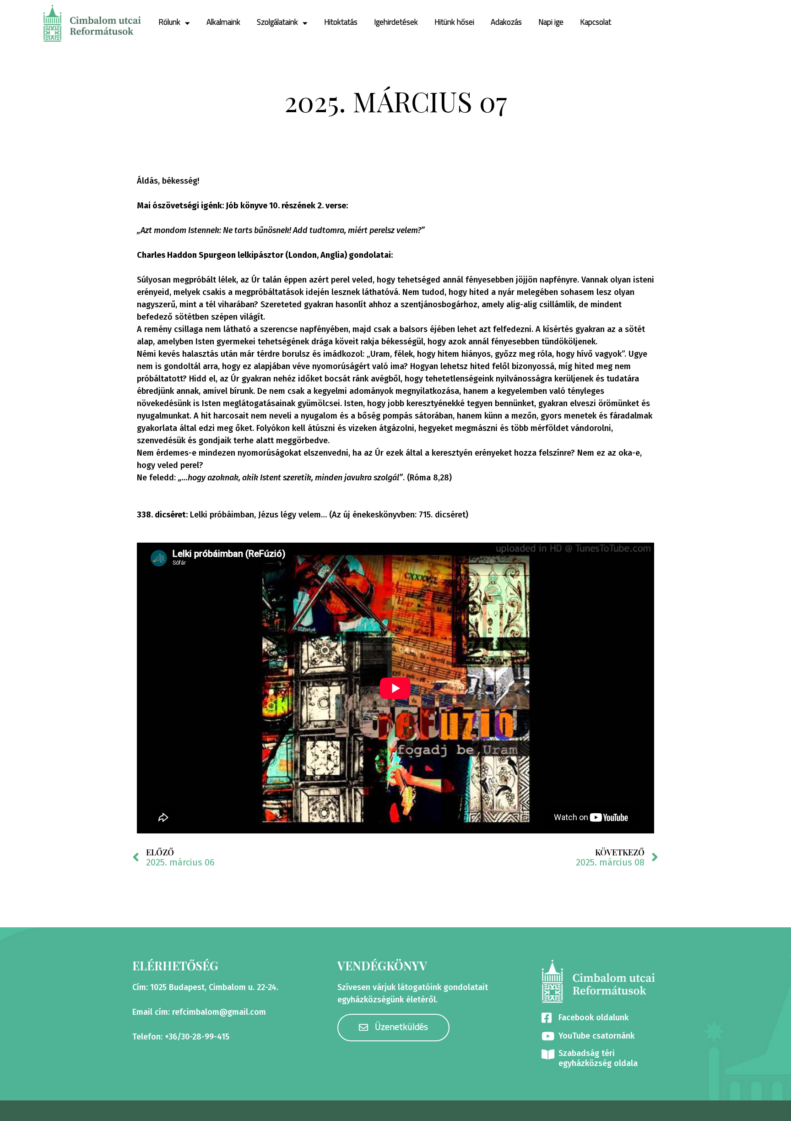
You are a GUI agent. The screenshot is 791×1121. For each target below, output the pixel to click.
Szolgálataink (277, 23)
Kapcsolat (595, 23)
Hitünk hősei (454, 23)
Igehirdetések (396, 23)
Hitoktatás (341, 23)
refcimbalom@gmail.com (219, 1012)
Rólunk (169, 23)
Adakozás (506, 23)
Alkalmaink (223, 23)
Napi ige (550, 23)
